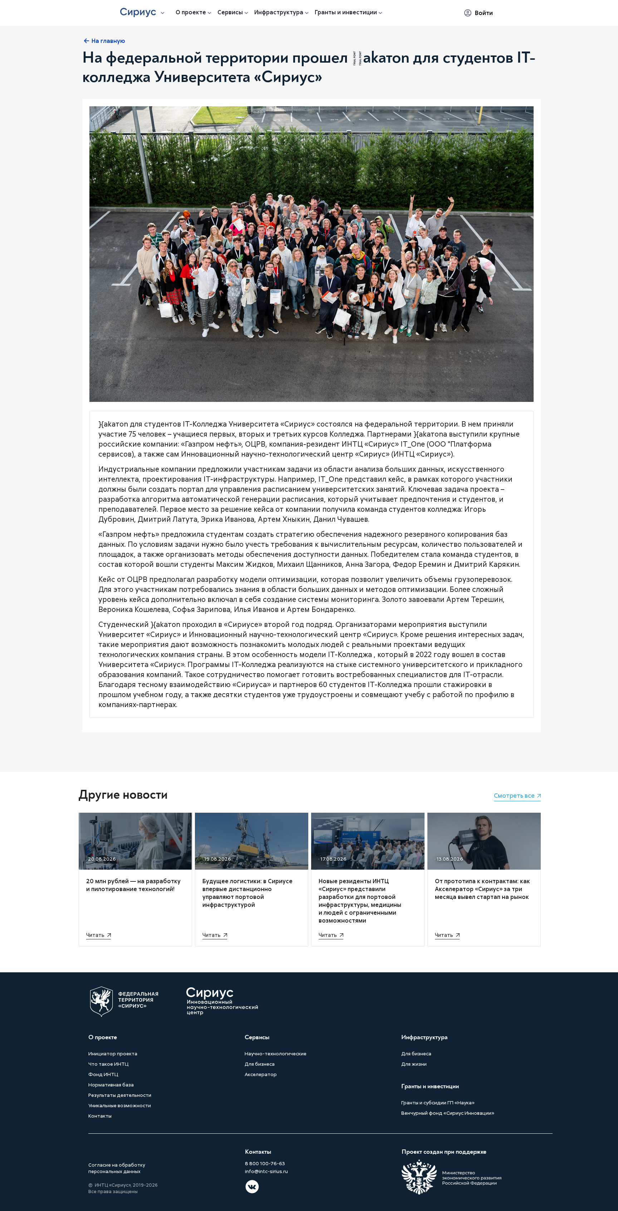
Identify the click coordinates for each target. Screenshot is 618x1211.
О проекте (191, 12)
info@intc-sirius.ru (266, 1171)
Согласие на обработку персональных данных (116, 1168)
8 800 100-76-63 (265, 1163)
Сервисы (230, 12)
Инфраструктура (278, 12)
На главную (108, 40)
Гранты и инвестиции (346, 12)
